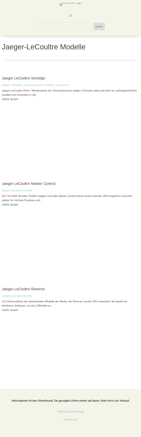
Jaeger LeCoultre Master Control (28, 184)
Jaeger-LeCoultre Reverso (23, 289)
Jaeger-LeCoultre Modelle (39, 84)
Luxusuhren (62, 84)
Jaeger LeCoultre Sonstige (23, 78)
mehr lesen (10, 99)
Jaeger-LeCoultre (12, 84)
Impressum (70, 419)
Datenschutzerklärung (70, 411)
